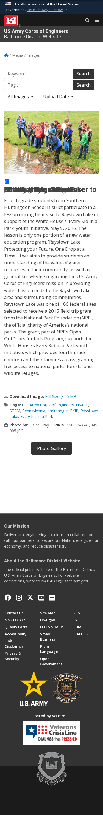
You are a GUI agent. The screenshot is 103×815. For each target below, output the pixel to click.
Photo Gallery (51, 448)
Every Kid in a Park (36, 416)
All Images (19, 97)
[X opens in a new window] (30, 597)
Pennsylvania (33, 410)
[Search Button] (85, 20)
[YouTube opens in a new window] (41, 597)
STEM (15, 410)
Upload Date (56, 97)
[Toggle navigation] (95, 20)
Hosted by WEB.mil (50, 715)
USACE (82, 405)
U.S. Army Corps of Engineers (48, 405)
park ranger (58, 410)
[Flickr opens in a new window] (52, 597)
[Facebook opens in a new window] (8, 597)
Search (84, 74)
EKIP (74, 410)
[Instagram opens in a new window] (19, 597)
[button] (47, 10)
